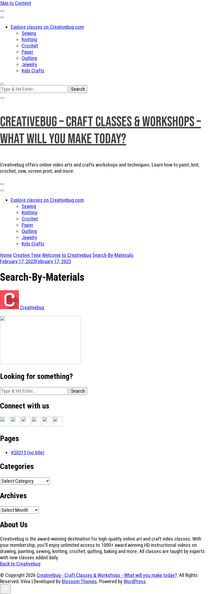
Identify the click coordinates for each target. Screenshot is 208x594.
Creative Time (27, 255)
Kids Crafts (33, 71)
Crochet (30, 46)
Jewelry (29, 64)
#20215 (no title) (27, 452)
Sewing (29, 33)
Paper (27, 52)
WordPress (134, 581)
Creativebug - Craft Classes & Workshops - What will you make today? (107, 575)
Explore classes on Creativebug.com (47, 27)
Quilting (29, 58)
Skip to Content (15, 3)
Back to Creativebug (20, 564)
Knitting (29, 39)
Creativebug (31, 307)
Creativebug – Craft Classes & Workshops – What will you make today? (100, 130)
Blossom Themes (79, 581)
